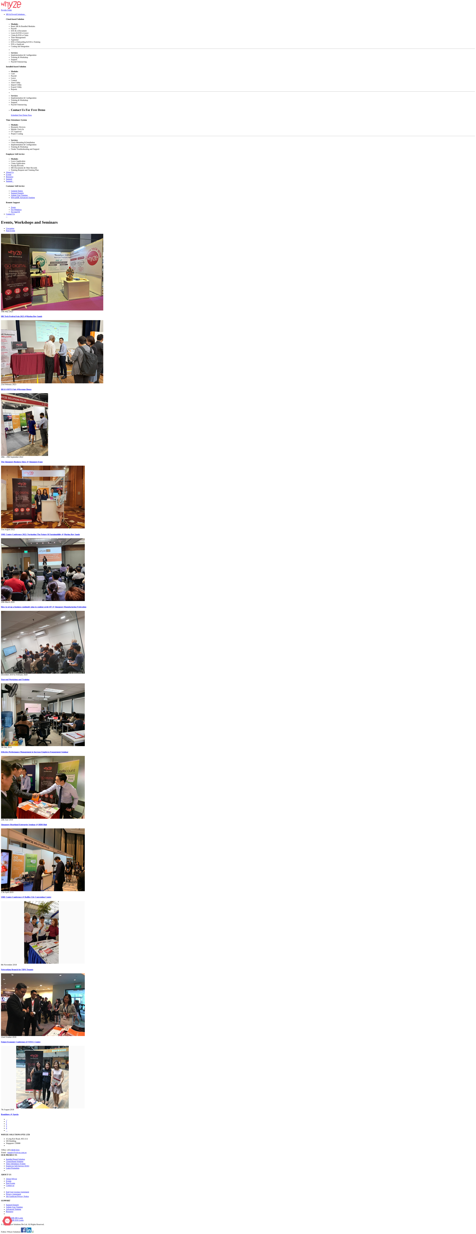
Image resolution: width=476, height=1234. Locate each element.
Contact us (10, 1185)
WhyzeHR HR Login (14, 1218)
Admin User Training (19, 195)
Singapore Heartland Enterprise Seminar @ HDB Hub (24, 825)
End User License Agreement (17, 1192)
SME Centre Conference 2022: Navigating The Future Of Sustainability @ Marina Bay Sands (40, 534)
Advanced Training (13, 1209)
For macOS (15, 212)
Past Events (10, 231)
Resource (9, 177)
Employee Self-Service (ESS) (17, 1166)
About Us (10, 172)
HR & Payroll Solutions (16, 14)
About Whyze (11, 1179)
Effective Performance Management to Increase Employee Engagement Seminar (34, 752)
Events (8, 174)
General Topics (17, 191)
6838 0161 (15, 1150)
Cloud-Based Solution (14, 1161)
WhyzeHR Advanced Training (23, 197)
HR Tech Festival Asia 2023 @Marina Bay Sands (21, 316)
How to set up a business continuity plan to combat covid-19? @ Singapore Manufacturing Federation (43, 607)
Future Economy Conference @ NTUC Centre (20, 1042)
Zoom (13, 207)
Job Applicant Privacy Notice (17, 1196)
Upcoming (10, 228)
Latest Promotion (12, 1168)
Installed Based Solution (15, 1159)
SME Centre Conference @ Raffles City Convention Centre (26, 897)
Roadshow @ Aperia (9, 1114)
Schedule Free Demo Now (21, 115)
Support (9, 179)
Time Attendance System (15, 1164)
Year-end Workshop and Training (15, 679)
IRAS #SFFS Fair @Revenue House (16, 389)
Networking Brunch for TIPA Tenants (17, 969)
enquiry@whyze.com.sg (17, 1152)
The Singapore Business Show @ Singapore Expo (22, 462)
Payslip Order (6, 10)
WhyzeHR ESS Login (15, 1220)
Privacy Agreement (13, 1194)
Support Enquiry (17, 193)
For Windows (16, 210)
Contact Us (10, 214)
